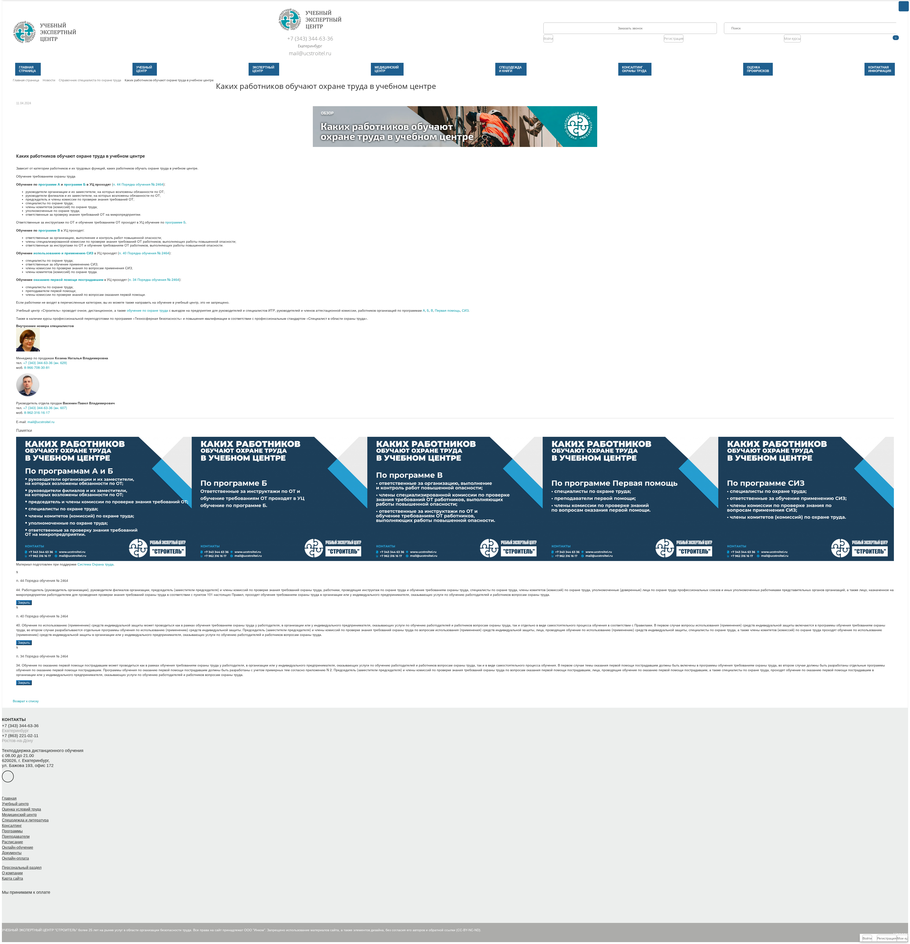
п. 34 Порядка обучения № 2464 (154, 279)
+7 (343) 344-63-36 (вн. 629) (45, 362)
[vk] (8, 776)
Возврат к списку (26, 700)
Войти (548, 38)
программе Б (175, 222)
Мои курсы (792, 38)
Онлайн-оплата (15, 858)
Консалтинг (12, 826)
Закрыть (24, 602)
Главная (9, 798)
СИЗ (465, 310)
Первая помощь (447, 310)
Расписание (12, 842)
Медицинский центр (19, 815)
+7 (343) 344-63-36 (310, 38)
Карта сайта (12, 878)
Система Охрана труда (95, 564)
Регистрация (673, 38)
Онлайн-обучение (17, 847)
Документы (12, 853)
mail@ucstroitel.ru (310, 53)
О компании (12, 873)
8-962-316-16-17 (37, 412)
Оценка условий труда (21, 809)
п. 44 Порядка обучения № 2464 (138, 184)
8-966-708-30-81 (37, 367)
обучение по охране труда (147, 310)
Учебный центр (15, 804)
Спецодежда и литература (25, 820)
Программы (12, 831)
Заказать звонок (630, 28)
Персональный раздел (21, 868)
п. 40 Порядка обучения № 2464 (144, 253)
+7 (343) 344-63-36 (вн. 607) (45, 407)
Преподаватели (16, 837)
